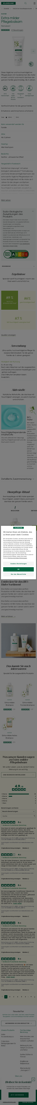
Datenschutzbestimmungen (17, 558)
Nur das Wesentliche (18, 574)
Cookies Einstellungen (18, 563)
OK (18, 569)
